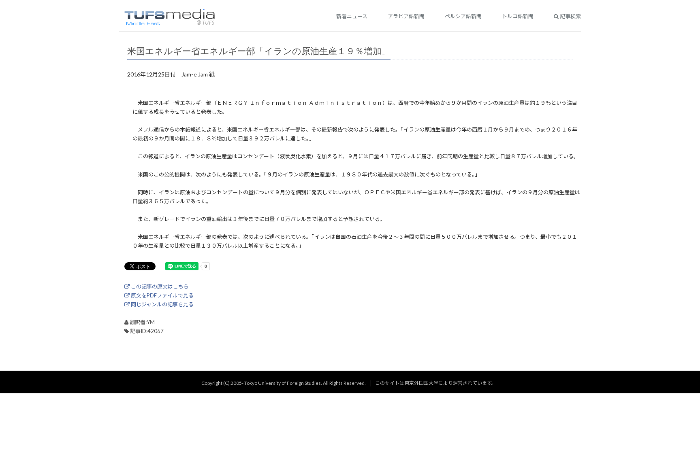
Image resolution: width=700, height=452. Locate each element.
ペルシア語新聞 (463, 16)
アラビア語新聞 (406, 16)
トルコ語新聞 (518, 16)
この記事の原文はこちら (159, 286)
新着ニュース (351, 16)
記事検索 (570, 16)
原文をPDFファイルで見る (162, 295)
